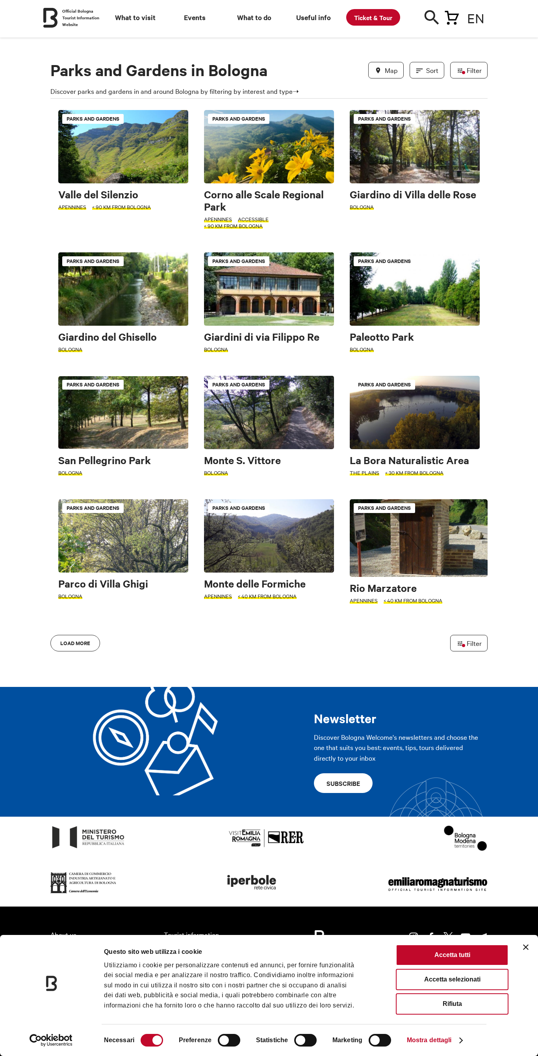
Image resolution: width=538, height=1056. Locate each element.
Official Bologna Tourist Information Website (80, 17)
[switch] (229, 1040)
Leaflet (395, 680)
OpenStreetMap (425, 680)
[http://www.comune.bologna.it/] (252, 893)
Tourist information (191, 934)
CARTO (478, 680)
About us (63, 934)
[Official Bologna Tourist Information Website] (50, 18)
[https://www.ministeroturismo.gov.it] (88, 848)
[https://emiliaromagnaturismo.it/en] (438, 893)
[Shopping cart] (451, 16)
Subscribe (343, 783)
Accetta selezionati (452, 979)
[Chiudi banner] (526, 947)
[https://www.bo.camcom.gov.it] (83, 893)
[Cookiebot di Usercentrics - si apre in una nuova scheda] (51, 1040)
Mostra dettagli (429, 1040)
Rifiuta (452, 1003)
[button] (61, 426)
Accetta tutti (452, 955)
